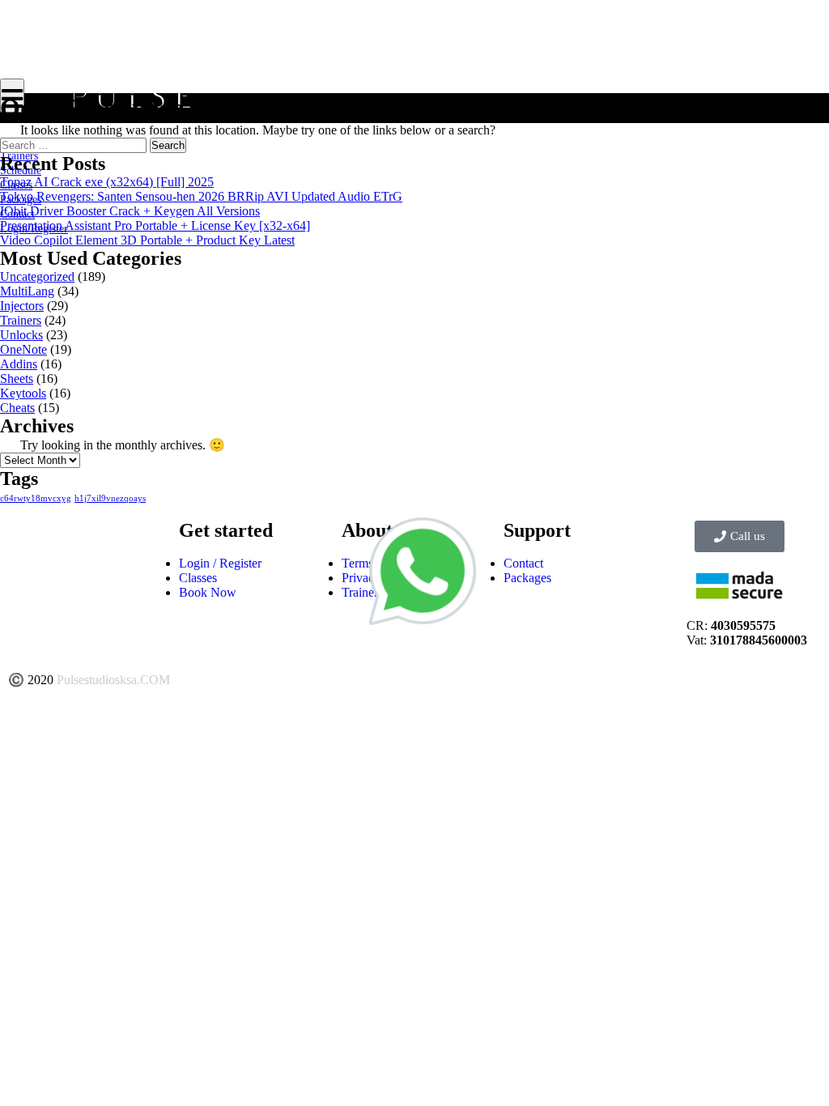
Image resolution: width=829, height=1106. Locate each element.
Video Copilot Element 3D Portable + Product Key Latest (147, 240)
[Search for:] (75, 144)
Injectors (22, 306)
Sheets (16, 378)
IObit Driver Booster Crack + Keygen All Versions (130, 211)
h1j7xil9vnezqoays (110, 498)
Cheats (17, 408)
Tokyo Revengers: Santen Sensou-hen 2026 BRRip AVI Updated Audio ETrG (201, 196)
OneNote (23, 349)
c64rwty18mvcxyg (35, 498)
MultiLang (27, 291)
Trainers (20, 320)
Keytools (23, 393)
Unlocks (21, 335)
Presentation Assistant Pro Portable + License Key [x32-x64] (155, 225)
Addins (18, 364)
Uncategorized (37, 276)
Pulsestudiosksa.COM (113, 680)
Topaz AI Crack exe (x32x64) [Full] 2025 (107, 182)
